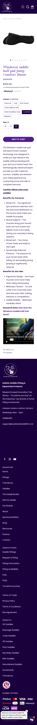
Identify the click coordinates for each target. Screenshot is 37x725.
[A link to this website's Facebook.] (4, 459)
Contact (6, 540)
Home (5, 471)
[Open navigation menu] (22, 6)
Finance (6, 534)
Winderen (18, 19)
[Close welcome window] (26, 711)
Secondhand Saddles (12, 664)
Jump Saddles (9, 635)
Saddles (6, 488)
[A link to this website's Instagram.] (10, 459)
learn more (17, 91)
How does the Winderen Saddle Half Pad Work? (17, 311)
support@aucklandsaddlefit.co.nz (17, 424)
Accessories (9, 352)
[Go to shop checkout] (32, 6)
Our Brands (7, 505)
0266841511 (7, 418)
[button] (27, 6)
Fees (4, 575)
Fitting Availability (10, 569)
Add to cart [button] (18, 139)
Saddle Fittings (9, 552)
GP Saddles (7, 641)
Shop (4, 523)
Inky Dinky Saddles (10, 653)
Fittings (5, 477)
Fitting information (10, 563)
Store (5, 19)
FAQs (4, 580)
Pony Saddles (8, 647)
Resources (7, 528)
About (5, 511)
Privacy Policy (8, 601)
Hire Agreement (9, 612)
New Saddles (8, 658)
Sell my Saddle (9, 500)
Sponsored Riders (10, 517)
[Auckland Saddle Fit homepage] (11, 7)
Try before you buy (11, 586)
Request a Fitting (10, 557)
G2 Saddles (8, 624)
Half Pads (11, 19)
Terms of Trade (9, 595)
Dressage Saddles (10, 630)
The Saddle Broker (10, 494)
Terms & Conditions (11, 606)
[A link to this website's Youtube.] (15, 459)
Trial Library (7, 483)
